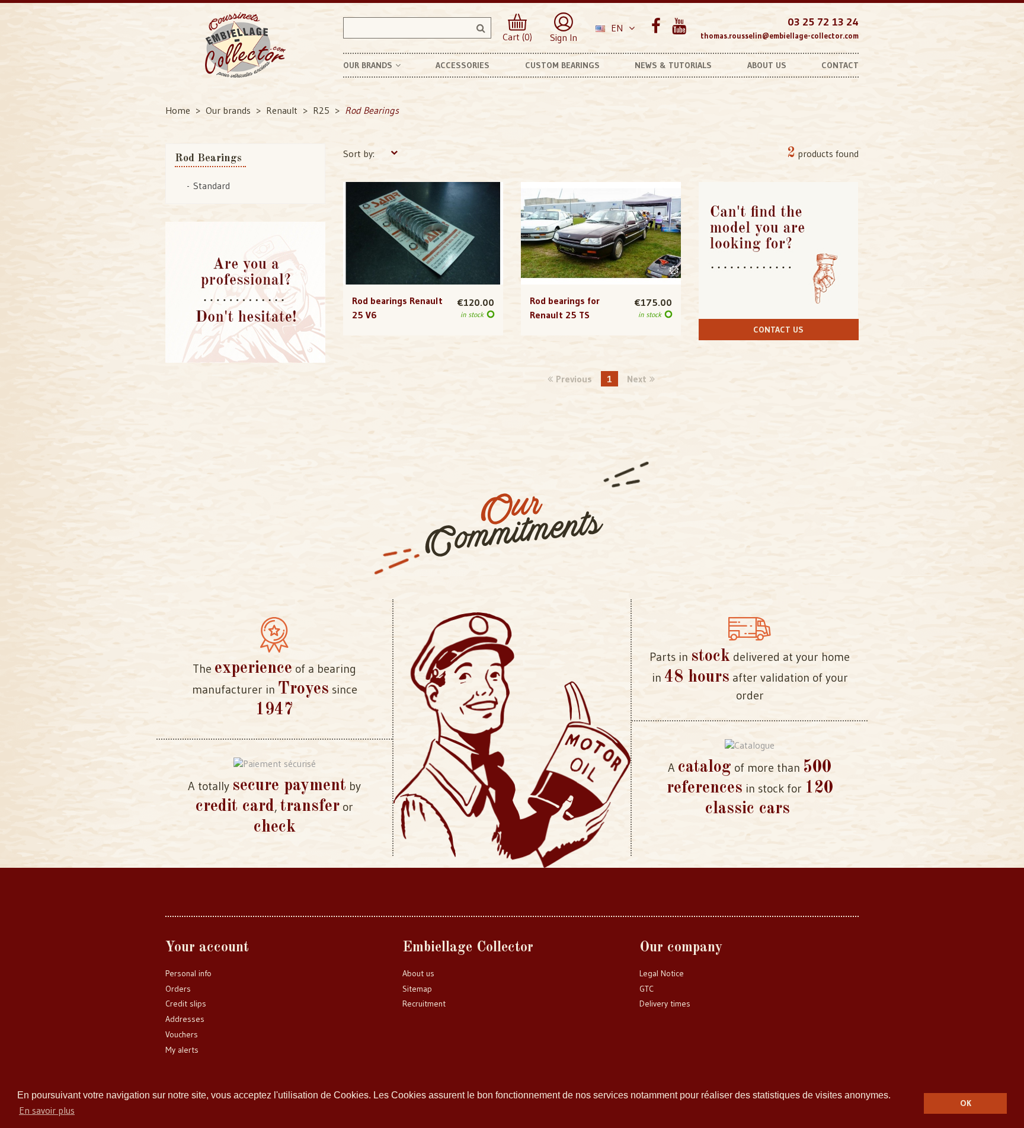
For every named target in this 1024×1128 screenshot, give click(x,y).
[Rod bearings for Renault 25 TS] (601, 233)
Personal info (188, 973)
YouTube (678, 26)
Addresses (184, 1019)
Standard (211, 185)
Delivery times (664, 1003)
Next (637, 379)
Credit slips (185, 1003)
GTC (646, 988)
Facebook (655, 26)
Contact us (778, 329)
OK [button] (965, 1103)
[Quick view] (423, 209)
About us (418, 973)
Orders (178, 988)
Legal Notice (661, 973)
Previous (574, 379)
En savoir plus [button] (47, 1110)
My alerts (182, 1049)
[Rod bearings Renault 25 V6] (423, 233)
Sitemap (417, 988)
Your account (207, 948)
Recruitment (424, 1003)
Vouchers (181, 1034)
